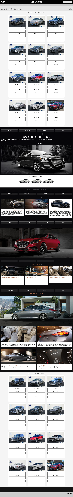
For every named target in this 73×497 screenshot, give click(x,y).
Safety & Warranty (19, 9)
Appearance (11, 9)
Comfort (15, 9)
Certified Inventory (45, 130)
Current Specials (45, 222)
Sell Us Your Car (27, 261)
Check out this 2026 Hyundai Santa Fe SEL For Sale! (56, 68)
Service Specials (45, 290)
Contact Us (17, 36)
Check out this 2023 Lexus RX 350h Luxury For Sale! (36, 124)
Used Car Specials (27, 222)
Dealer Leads (66, 495)
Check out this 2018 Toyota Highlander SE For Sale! (56, 124)
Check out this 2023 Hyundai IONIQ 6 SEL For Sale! (36, 40)
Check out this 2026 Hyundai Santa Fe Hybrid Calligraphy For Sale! (36, 96)
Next (53, 182)
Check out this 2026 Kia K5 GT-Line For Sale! (55, 95)
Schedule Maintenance (9, 290)
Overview (2, 9)
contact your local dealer (43, 490)
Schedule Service (27, 290)
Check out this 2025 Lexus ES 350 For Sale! (17, 123)
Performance (6, 9)
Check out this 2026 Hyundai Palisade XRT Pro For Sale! (36, 68)
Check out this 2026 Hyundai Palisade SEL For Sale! (17, 68)
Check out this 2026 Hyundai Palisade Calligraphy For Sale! (55, 40)
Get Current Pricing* (4, 142)
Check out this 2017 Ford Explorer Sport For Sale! (17, 40)
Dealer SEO (70, 495)
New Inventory (17, 28)
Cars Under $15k (9, 193)
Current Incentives (27, 193)
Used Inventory (17, 30)
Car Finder (45, 193)
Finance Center (17, 33)
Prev (19, 182)
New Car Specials (9, 222)
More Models (70, 9)
